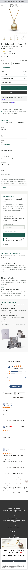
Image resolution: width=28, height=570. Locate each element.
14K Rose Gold (6, 63)
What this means (6, 144)
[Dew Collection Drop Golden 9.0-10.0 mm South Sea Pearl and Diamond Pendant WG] (17, 38)
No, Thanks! (14, 563)
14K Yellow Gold (6, 67)
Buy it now (14, 92)
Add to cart (14, 88)
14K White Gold (16, 63)
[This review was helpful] (21, 420)
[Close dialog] (26, 539)
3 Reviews (10, 51)
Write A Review (16, 386)
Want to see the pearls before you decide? (10, 105)
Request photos (14, 235)
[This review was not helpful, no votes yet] (23, 420)
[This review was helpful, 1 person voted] (21, 443)
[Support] (21, 5)
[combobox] (19, 397)
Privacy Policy (6, 567)
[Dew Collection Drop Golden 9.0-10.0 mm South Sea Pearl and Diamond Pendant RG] (11, 38)
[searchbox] (8, 393)
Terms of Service (11, 567)
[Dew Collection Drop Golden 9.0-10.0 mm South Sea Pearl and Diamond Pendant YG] (4, 38)
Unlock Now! (14, 561)
